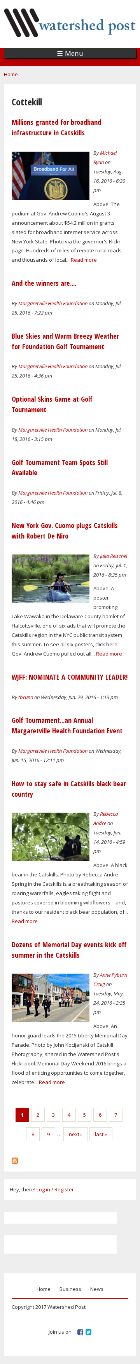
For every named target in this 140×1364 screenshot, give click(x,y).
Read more (84, 259)
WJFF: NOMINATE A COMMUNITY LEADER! (70, 677)
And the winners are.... (44, 283)
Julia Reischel (113, 556)
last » (101, 1134)
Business (70, 1288)
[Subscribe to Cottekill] (15, 1158)
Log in (43, 1189)
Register (64, 1189)
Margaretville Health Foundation (53, 303)
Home (11, 74)
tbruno (25, 697)
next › (75, 1134)
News (96, 1288)
